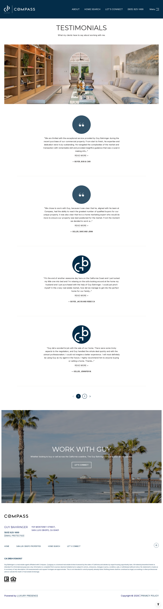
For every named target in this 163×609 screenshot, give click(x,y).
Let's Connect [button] (82, 465)
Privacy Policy (150, 595)
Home (6, 546)
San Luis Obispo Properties (28, 546)
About (76, 9)
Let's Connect (74, 546)
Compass (50, 564)
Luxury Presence (27, 595)
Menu (152, 9)
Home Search (92, 9)
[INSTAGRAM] (156, 545)
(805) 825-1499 (135, 9)
